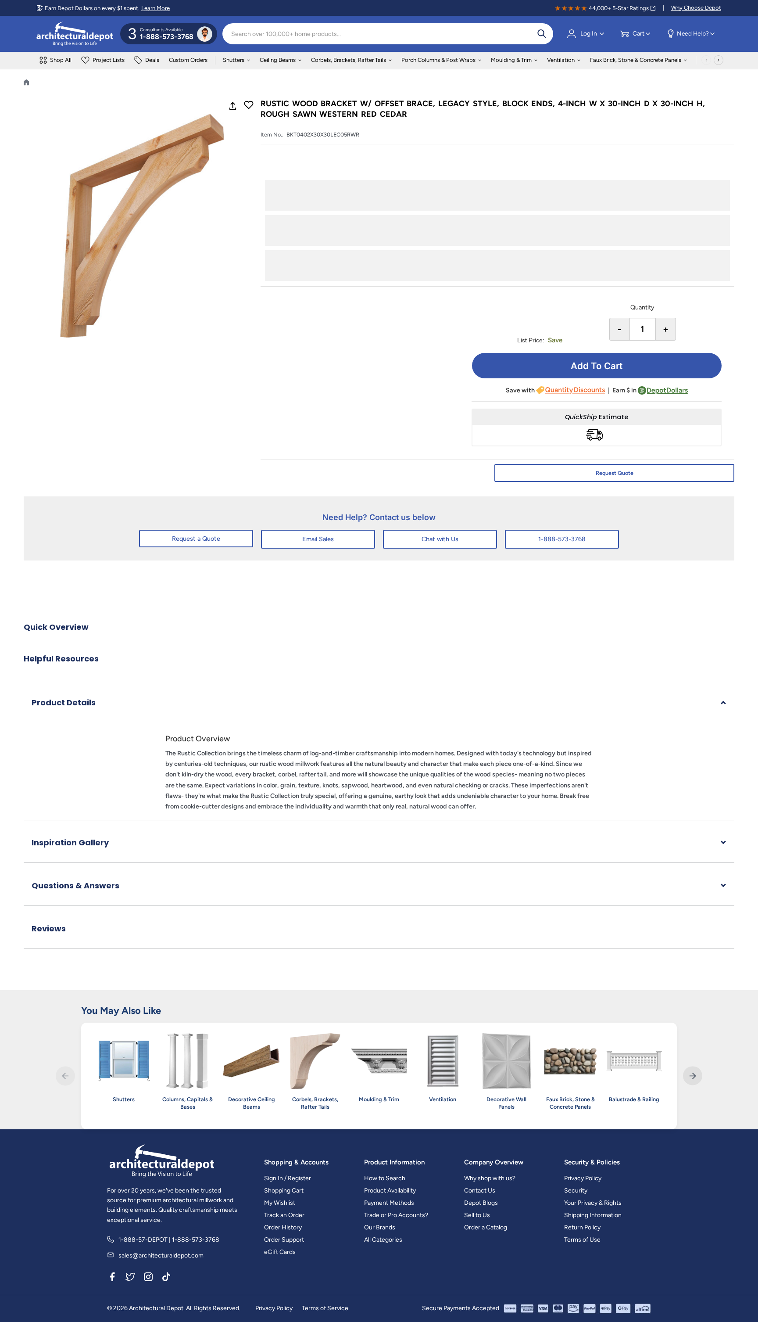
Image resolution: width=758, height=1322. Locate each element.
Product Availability (390, 1190)
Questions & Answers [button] (75, 885)
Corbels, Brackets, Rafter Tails (348, 60)
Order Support (284, 1239)
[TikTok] (166, 1278)
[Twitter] (130, 1278)
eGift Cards (280, 1252)
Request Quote (614, 473)
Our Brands (379, 1227)
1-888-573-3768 (562, 539)
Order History (283, 1227)
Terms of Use (582, 1239)
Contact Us (479, 1190)
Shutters (233, 60)
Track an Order (284, 1215)
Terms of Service (325, 1308)
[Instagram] (148, 1278)
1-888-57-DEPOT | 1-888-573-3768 (168, 1239)
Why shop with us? (489, 1178)
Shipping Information (593, 1215)
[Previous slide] (65, 1076)
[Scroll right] (718, 60)
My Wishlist (279, 1203)
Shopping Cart (284, 1190)
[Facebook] (112, 1278)
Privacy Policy (582, 1178)
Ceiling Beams (278, 60)
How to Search (384, 1178)
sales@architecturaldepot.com (161, 1255)
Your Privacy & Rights (593, 1203)
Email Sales (318, 539)
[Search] (542, 34)
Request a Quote (196, 538)
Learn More (155, 8)
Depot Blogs (481, 1203)
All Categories (383, 1239)
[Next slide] (692, 1076)
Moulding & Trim (511, 60)
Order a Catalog (485, 1227)
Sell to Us (477, 1215)
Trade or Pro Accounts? (396, 1215)
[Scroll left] (706, 60)
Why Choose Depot (696, 7)
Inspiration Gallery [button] (70, 842)
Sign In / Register (287, 1178)
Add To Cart (596, 365)
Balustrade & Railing (634, 1099)
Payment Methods (389, 1203)
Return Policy (582, 1227)
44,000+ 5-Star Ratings (619, 8)
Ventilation (561, 60)
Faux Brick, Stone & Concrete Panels (635, 60)
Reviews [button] (49, 928)
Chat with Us (440, 539)
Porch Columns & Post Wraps (438, 60)
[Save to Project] (248, 105)
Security (575, 1190)
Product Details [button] (64, 702)
